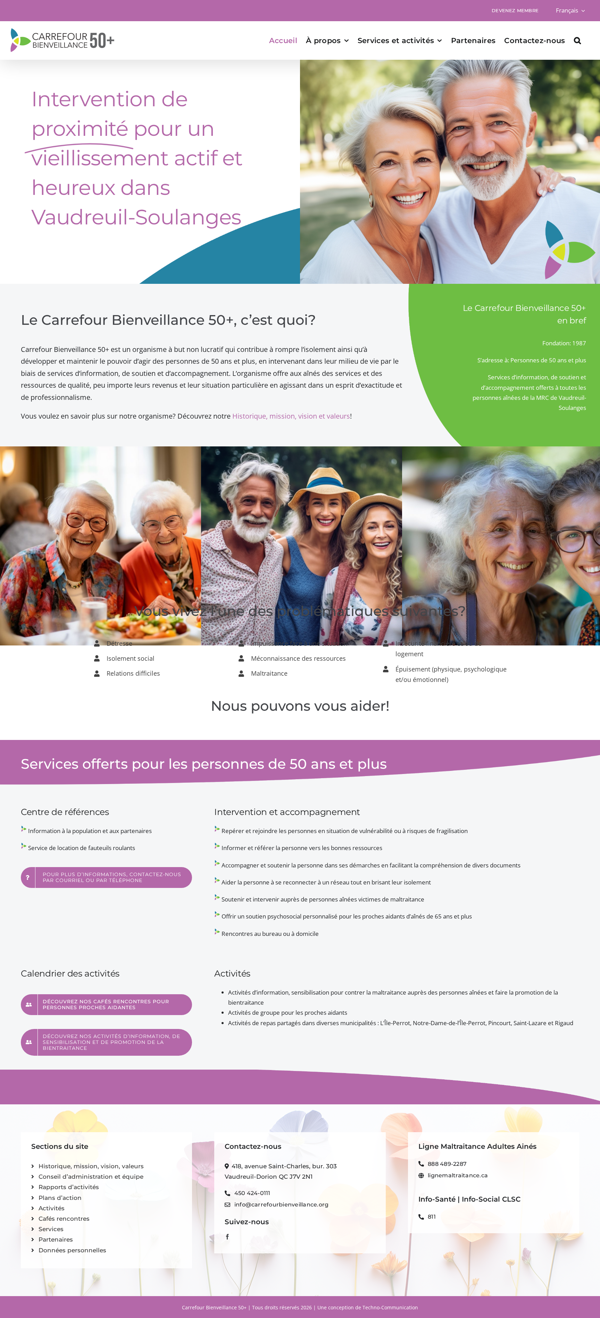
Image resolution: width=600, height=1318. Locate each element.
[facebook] (227, 1236)
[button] (577, 40)
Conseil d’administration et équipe (91, 1176)
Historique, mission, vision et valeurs (291, 416)
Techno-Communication (390, 1307)
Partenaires (56, 1239)
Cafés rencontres (64, 1218)
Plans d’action (60, 1197)
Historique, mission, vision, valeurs (91, 1166)
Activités (52, 1208)
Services (51, 1229)
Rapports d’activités (69, 1187)
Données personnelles (72, 1250)
